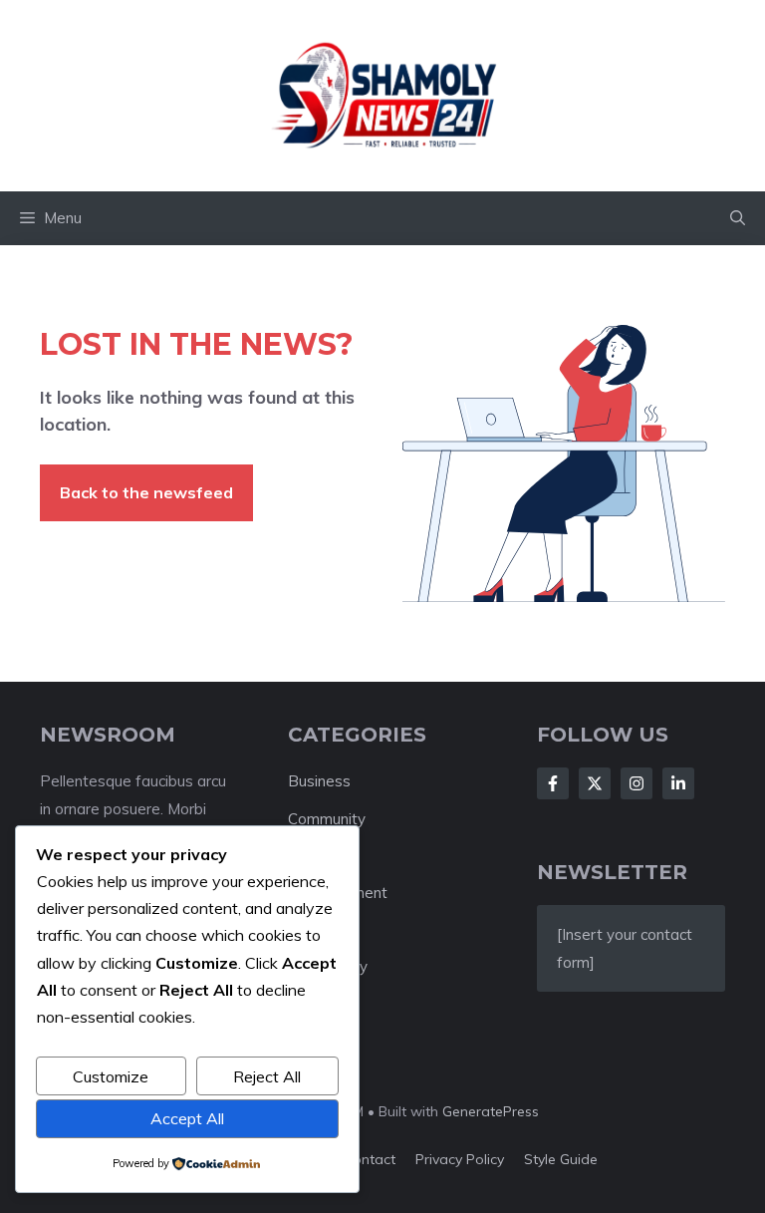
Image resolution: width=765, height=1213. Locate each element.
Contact (369, 1159)
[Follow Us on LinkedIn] (678, 783)
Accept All (187, 1118)
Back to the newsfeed (146, 492)
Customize (110, 1076)
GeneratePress (490, 1111)
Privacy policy (459, 1159)
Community (327, 818)
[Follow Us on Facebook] (553, 783)
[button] (737, 218)
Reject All (267, 1076)
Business (319, 780)
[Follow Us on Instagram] (636, 783)
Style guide (561, 1159)
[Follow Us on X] (595, 783)
